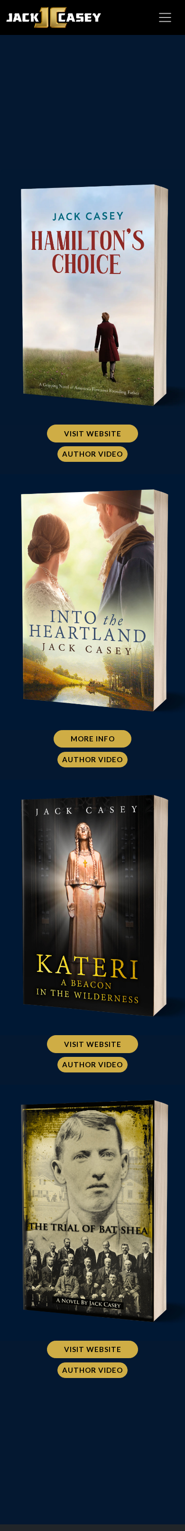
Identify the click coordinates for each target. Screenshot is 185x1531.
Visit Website (92, 433)
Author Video (92, 454)
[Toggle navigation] (165, 17)
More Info (93, 738)
